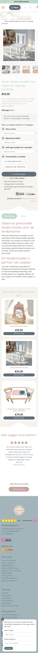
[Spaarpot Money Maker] (19, 312)
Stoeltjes (5, 19)
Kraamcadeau (7, 600)
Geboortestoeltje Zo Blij (19, 367)
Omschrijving (9, 216)
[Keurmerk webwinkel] (20, 193)
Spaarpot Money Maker (19, 326)
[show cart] (35, 7)
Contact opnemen (9, 560)
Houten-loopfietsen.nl (10, 615)
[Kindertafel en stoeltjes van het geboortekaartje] (19, 394)
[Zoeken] (30, 7)
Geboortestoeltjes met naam (21, 19)
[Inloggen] (25, 7)
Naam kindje (8, 630)
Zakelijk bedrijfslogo (10, 606)
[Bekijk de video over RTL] (7, 550)
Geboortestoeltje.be (9, 617)
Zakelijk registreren (9, 581)
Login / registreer (9, 563)
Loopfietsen (6, 598)
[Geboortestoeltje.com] (3, 7)
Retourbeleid (7, 573)
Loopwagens (7, 603)
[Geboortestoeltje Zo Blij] (19, 353)
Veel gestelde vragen (10, 568)
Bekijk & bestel (19, 333)
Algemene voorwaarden (11, 570)
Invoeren (8, 648)
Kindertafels (6, 595)
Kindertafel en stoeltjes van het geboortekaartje (19, 409)
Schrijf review (19, 489)
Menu (16, 7)
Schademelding (8, 565)
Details (23, 216)
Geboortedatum (10, 639)
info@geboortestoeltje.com (12, 529)
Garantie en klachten (10, 578)
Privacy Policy (7, 576)
